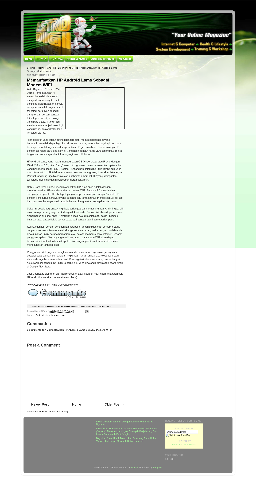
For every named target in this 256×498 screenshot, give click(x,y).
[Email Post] (86, 311)
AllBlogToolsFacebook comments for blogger (51, 306)
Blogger (157, 467)
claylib (134, 467)
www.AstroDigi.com (39, 284)
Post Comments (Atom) (55, 411)
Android (51, 68)
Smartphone (64, 68)
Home (41, 68)
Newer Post (40, 404)
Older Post (112, 404)
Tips (75, 68)
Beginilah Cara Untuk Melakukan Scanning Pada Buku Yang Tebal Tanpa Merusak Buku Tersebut (126, 439)
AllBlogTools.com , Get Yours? (99, 306)
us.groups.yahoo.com (184, 444)
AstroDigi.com (35, 89)
